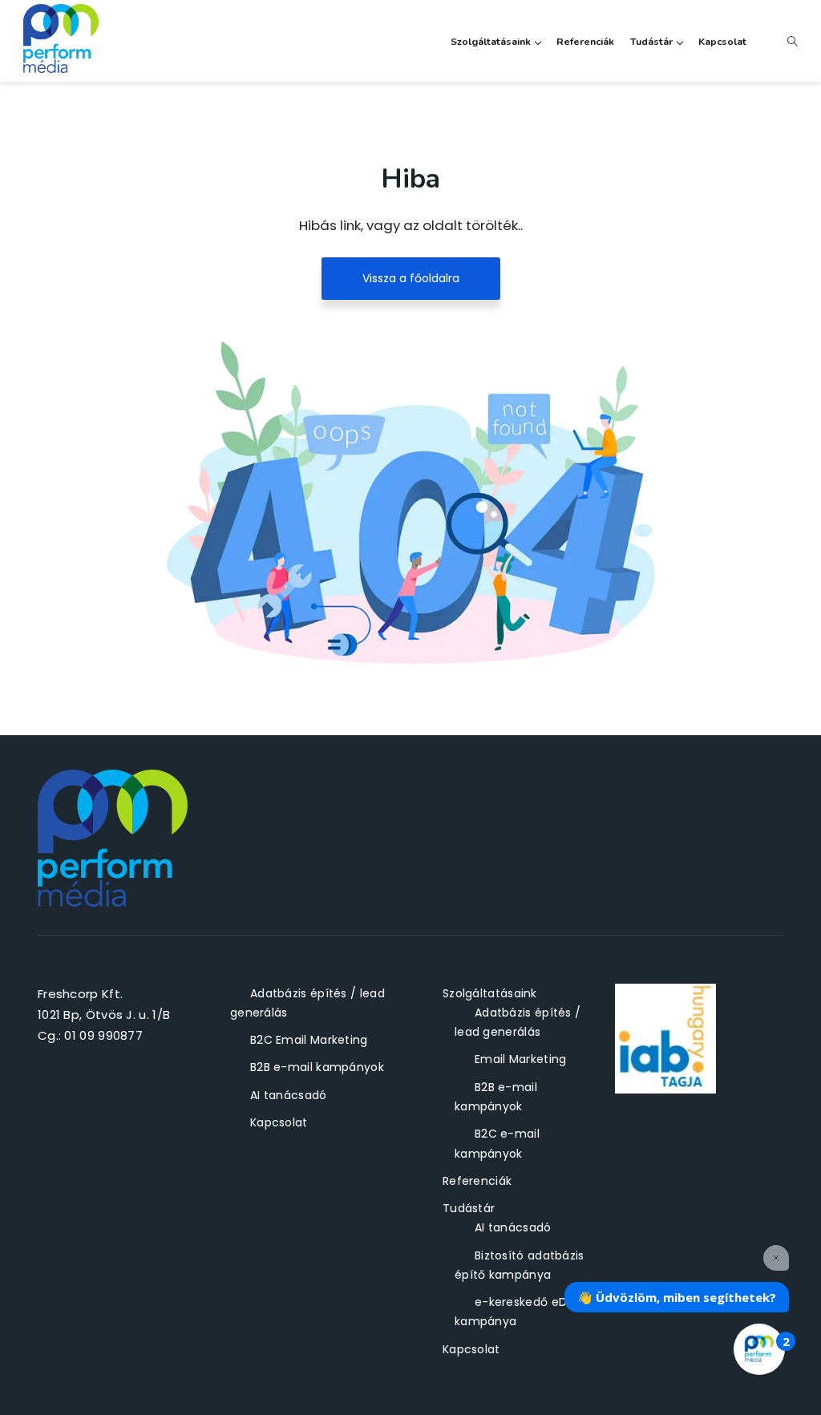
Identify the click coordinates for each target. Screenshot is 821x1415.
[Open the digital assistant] (759, 1349)
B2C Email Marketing (309, 1040)
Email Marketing (521, 1059)
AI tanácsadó (288, 1095)
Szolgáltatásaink (491, 41)
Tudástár (651, 41)
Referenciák (585, 41)
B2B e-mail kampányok (317, 1067)
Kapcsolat (722, 41)
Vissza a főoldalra (410, 278)
